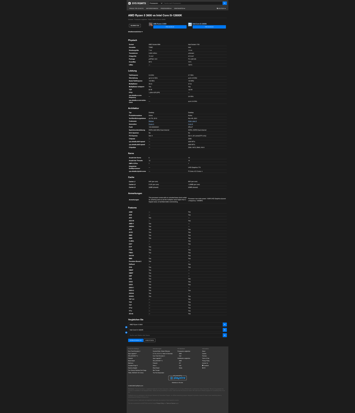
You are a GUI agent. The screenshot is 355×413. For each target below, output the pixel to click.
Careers (204, 353)
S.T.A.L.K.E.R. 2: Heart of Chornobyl (163, 353)
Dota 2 (154, 365)
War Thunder (156, 370)
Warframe (130, 363)
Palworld (130, 358)
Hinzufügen (149, 340)
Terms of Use (205, 358)
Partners (204, 356)
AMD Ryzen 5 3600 (159, 24)
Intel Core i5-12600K (200, 24)
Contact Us (205, 363)
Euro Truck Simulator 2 (134, 351)
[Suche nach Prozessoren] (225, 3)
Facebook (206, 365)
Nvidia (180, 368)
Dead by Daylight (132, 368)
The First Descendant (158, 373)
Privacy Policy (205, 361)
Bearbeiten (135, 25)
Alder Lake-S (192, 121)
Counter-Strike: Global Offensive (161, 351)
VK (204, 368)
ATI (180, 363)
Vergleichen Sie (136, 340)
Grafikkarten (179, 8)
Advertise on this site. (177, 382)
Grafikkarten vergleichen (184, 358)
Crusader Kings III (133, 365)
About (203, 351)
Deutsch (221, 8)
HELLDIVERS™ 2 (133, 356)
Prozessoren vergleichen (140, 19)
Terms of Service (170, 403)
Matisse (151, 121)
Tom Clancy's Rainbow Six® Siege (137, 370)
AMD (180, 353)
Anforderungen (152, 8)
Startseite (137, 3)
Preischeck (170, 27)
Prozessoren (165, 8)
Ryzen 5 (151, 124)
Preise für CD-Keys (136, 8)
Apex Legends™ (132, 353)
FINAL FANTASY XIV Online (135, 373)
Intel (180, 356)
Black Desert (131, 361)
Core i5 (190, 124)
